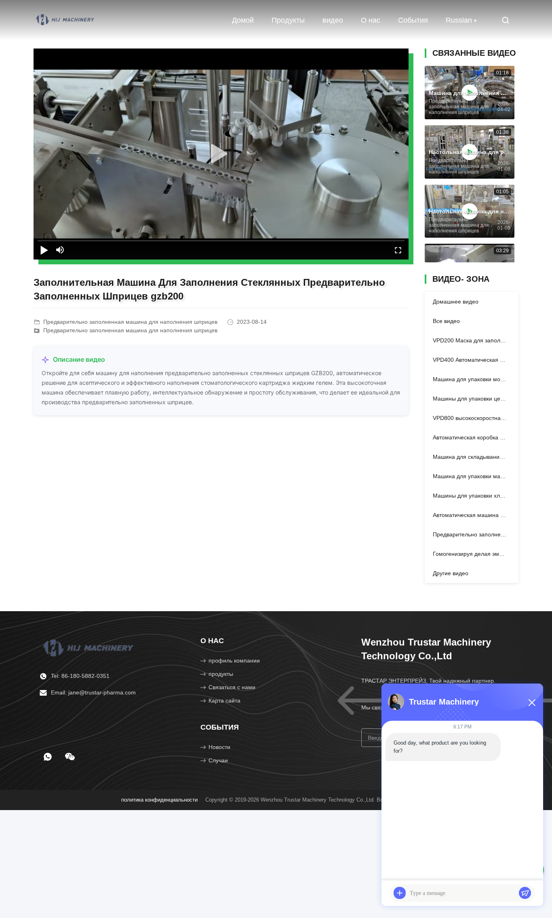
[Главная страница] (89, 647)
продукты (221, 674)
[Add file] (400, 893)
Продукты (288, 20)
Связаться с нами (232, 687)
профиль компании (234, 660)
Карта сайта (224, 700)
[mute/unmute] (60, 250)
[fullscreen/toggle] (398, 250)
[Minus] (532, 702)
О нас (370, 20)
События (413, 20)
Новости (219, 747)
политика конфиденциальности (159, 800)
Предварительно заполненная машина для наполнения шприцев (130, 330)
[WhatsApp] (48, 757)
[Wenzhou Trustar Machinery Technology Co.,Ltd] (66, 20)
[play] (221, 154)
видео (332, 20)
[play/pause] (44, 250)
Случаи (218, 760)
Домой (243, 20)
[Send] (525, 893)
